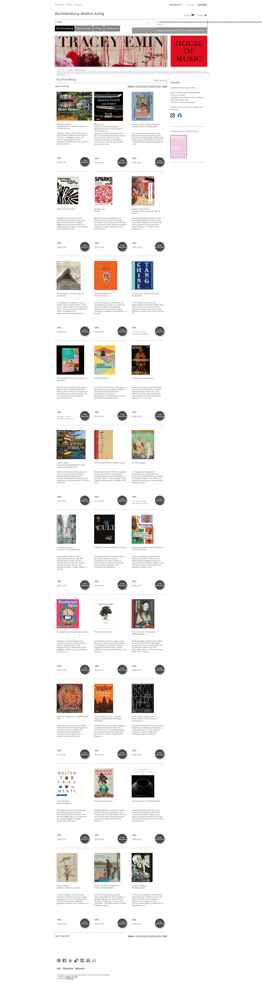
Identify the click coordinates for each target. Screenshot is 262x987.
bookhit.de (70, 978)
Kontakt (78, 4)
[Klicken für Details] (72, 106)
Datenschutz (68, 968)
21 (157, 86)
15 (142, 86)
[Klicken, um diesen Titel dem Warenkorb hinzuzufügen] (85, 166)
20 (155, 86)
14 (139, 86)
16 (144, 86)
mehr (59, 158)
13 (137, 86)
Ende (165, 86)
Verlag (98, 28)
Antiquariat (112, 28)
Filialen (69, 4)
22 (160, 86)
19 (152, 86)
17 (147, 86)
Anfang (131, 86)
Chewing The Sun (71, 977)
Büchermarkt (84, 28)
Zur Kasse (190, 4)
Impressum (79, 968)
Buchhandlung (64, 28)
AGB (58, 968)
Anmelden (202, 4)
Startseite (59, 4)
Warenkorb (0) (175, 4)
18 (149, 86)
